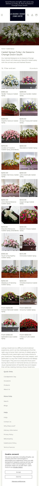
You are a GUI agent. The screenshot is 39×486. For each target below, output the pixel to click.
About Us (7, 389)
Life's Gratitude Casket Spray (28, 175)
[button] (28, 15)
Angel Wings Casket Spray (27, 202)
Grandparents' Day (10, 377)
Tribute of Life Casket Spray (27, 337)
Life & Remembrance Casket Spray (8, 202)
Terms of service (9, 447)
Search (6, 401)
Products (7, 385)
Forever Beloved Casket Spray (9, 310)
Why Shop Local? (9, 426)
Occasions (7, 381)
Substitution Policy (10, 443)
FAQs (5, 417)
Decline (18, 477)
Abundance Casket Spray (28, 148)
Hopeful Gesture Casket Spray (9, 121)
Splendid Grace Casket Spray (9, 337)
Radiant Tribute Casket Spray (28, 229)
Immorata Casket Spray (28, 256)
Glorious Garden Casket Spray (28, 94)
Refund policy (8, 439)
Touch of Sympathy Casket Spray (8, 256)
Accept (18, 472)
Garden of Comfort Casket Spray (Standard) (10, 148)
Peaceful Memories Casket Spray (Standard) (10, 229)
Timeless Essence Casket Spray (28, 283)
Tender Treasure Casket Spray (9, 94)
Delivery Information (11, 430)
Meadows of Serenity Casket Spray (8, 283)
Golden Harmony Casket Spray (10, 175)
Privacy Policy (18, 467)
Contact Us (7, 422)
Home (3, 48)
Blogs (6, 405)
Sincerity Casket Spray (28, 310)
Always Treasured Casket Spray (28, 121)
